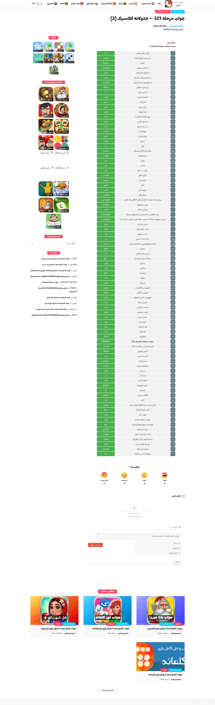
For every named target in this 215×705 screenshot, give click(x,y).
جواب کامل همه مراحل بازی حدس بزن (55, 258)
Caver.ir (106, 341)
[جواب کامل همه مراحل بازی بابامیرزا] (160, 610)
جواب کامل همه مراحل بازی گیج (59, 297)
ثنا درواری (73, 309)
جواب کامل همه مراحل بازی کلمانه (165, 675)
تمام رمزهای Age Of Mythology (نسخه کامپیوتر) (50, 276)
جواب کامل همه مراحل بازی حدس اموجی (51, 309)
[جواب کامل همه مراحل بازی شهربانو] (54, 610)
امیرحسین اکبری (176, 633)
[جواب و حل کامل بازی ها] (175, 3)
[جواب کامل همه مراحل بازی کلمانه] (160, 656)
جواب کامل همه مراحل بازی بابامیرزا (164, 628)
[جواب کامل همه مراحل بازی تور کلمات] (107, 610)
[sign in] (41, 3)
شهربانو (58, 624)
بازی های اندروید (178, 11)
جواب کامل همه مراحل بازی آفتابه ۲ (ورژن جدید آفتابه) (51, 270)
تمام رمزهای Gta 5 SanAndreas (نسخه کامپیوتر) (50, 315)
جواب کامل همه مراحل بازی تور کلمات (110, 628)
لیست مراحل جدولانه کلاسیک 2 (162, 46)
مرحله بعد (171, 42)
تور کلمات (110, 624)
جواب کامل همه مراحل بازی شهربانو (58, 628)
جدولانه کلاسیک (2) (163, 11)
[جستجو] (38, 4)
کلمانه (164, 670)
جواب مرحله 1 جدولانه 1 (50, 282)
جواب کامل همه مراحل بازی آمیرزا (57, 303)
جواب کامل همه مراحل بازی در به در (54, 264)
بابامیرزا (178, 624)
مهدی (74, 303)
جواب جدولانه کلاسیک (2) (142, 341)
